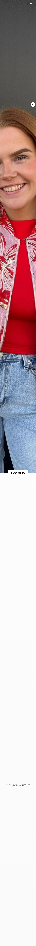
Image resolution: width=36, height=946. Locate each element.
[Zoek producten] (33, 104)
